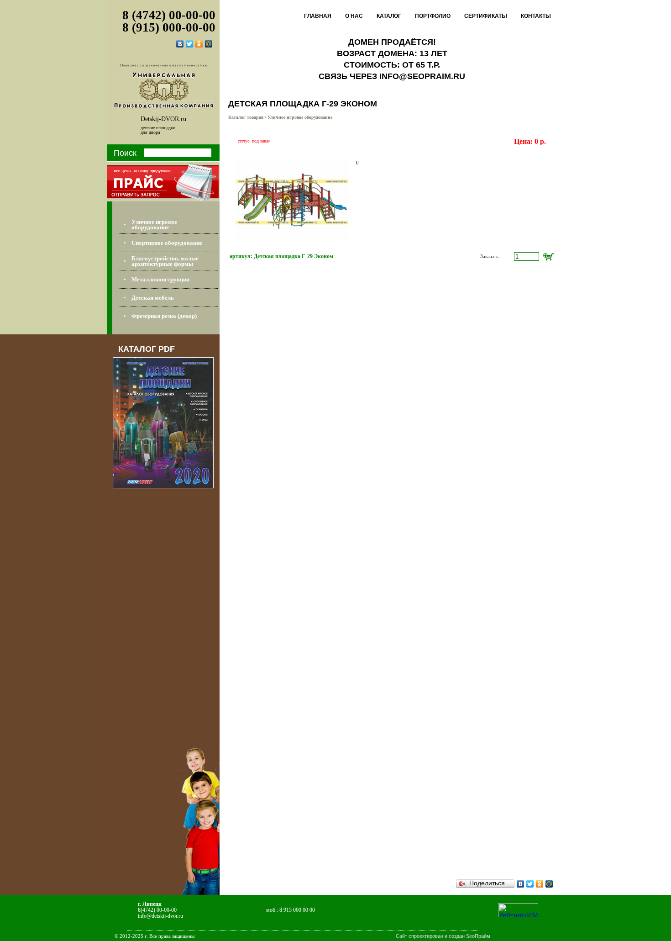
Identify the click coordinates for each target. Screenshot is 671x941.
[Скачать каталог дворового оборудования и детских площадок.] (163, 486)
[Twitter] (189, 44)
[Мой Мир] (209, 44)
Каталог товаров (245, 117)
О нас (354, 16)
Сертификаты (485, 16)
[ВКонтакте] (180, 44)
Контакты (536, 16)
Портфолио (433, 16)
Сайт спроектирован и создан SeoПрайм (443, 936)
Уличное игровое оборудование (299, 117)
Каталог (389, 16)
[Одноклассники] (199, 44)
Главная (317, 16)
